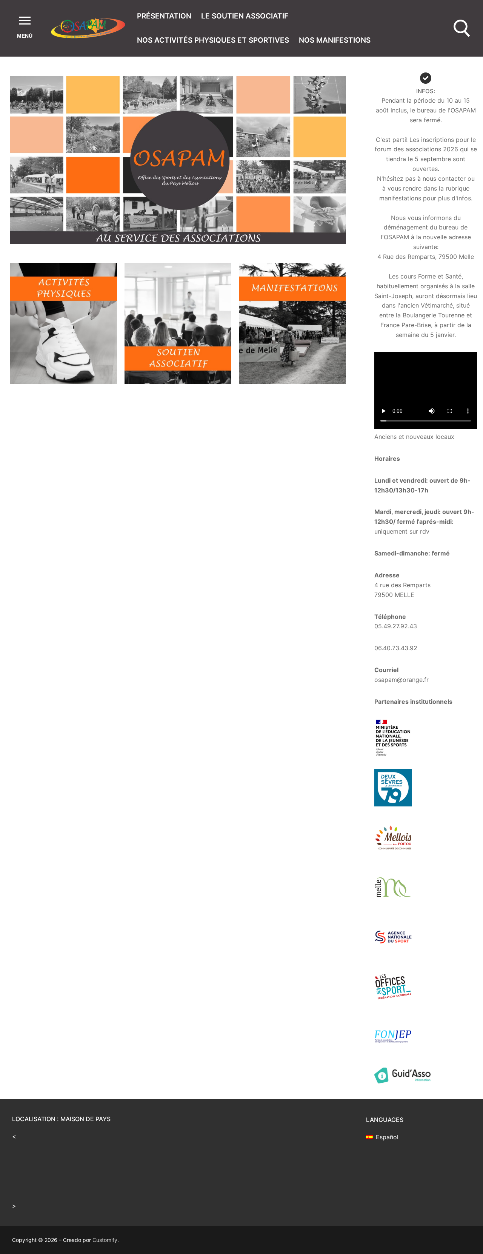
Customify (104, 1240)
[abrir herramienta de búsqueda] (462, 28)
